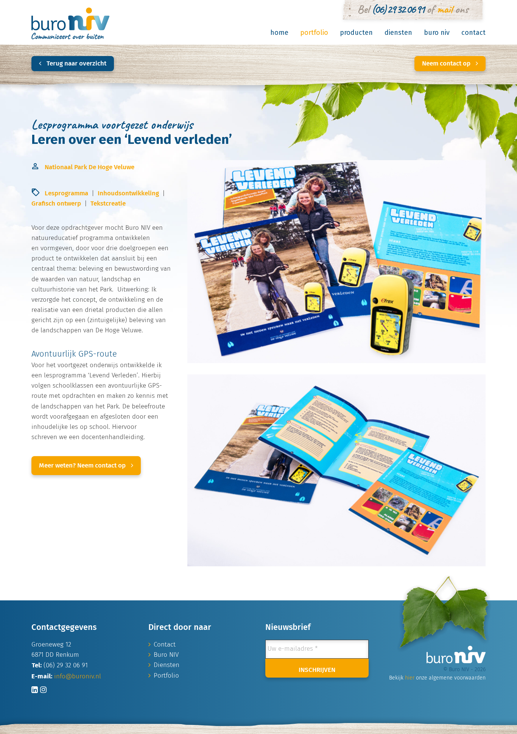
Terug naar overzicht (75, 64)
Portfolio (314, 32)
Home (279, 32)
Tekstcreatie (108, 204)
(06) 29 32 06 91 (398, 9)
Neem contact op (447, 64)
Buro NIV (437, 32)
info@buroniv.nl (77, 676)
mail (444, 9)
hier (409, 678)
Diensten (398, 32)
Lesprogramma (66, 193)
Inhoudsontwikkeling (128, 193)
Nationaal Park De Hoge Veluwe (89, 167)
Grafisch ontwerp (56, 204)
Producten (356, 32)
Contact (473, 32)
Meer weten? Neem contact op (83, 466)
